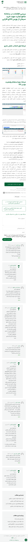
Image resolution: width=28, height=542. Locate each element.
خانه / (23, 7)
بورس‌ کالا (17, 196)
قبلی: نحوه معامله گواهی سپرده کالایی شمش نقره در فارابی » (13, 208)
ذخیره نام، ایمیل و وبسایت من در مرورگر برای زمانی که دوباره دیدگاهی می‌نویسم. (15, 235)
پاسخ (19, 257)
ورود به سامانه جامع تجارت (14, 184)
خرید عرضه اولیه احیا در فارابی (17, 506)
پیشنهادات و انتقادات (14, 540)
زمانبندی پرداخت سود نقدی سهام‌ (16, 526)
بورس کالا (20, 7)
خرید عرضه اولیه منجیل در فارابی (16, 498)
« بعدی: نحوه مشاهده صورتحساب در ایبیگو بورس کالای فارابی (14, 202)
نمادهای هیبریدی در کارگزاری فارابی (16, 524)
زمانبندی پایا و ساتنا (19, 519)
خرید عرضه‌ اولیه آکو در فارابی (17, 501)
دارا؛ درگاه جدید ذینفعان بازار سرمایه (16, 521)
